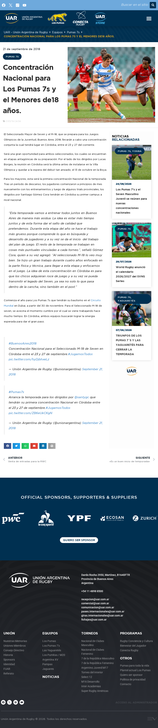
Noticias (50, 677)
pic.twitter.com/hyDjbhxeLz (29, 359)
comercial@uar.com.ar (95, 603)
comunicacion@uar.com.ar (97, 607)
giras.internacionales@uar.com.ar (102, 615)
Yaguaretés (126, 300)
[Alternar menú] (149, 18)
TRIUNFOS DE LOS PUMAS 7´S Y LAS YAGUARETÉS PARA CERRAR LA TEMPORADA (130, 345)
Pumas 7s (73, 32)
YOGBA (137, 151)
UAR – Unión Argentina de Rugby (26, 32)
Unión (9, 633)
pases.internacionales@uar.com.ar (102, 611)
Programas (131, 633)
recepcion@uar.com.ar (95, 599)
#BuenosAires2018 (22, 343)
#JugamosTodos (80, 354)
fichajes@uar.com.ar (94, 619)
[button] (153, 5)
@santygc (81, 397)
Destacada (13, 121)
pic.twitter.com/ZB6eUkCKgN (30, 413)
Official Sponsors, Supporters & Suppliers (79, 497)
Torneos (89, 633)
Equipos (57, 32)
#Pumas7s (16, 392)
